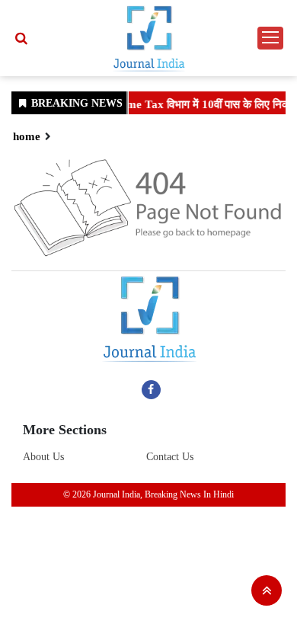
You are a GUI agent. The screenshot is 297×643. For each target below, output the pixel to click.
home (26, 136)
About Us (43, 456)
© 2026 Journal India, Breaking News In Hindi (148, 494)
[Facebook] (151, 389)
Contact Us (169, 456)
